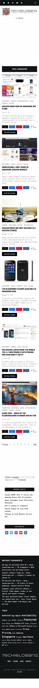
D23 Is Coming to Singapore (16, 506)
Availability (29, 615)
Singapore (8, 636)
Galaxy (8, 623)
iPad (6, 626)
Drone (4, 225)
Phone (13, 629)
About (22, 661)
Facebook (20, 620)
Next (35, 444)
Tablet (11, 410)
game (12, 623)
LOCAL (31, 101)
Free (3, 623)
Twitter (24, 640)
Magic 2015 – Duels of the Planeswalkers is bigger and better (19, 414)
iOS (3, 626)
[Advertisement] (19, 45)
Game (22, 408)
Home (9, 661)
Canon (9, 620)
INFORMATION (23, 101)
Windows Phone (7, 643)
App (13, 615)
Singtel (19, 637)
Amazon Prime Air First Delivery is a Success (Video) (19, 229)
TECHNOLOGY (28, 225)
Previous (5, 444)
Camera (4, 620)
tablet (19, 640)
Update (30, 640)
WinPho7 (25, 642)
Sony (8, 640)
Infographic (33, 623)
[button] (19, 18)
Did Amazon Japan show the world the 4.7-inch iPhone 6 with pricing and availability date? (18, 352)
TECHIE (11, 103)
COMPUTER (6, 408)
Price (26, 629)
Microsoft (22, 626)
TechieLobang (20, 655)
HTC (22, 623)
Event (14, 620)
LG (16, 626)
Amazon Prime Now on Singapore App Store (19, 107)
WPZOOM (19, 672)
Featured (30, 619)
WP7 (3, 645)
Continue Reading (9, 132)
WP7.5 (6, 645)
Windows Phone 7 (17, 642)
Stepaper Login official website (15, 589)
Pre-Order (19, 629)
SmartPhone (28, 637)
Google (17, 623)
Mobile (5, 103)
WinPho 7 (31, 643)
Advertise (28, 661)
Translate (22, 480)
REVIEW (13, 633)
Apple (18, 615)
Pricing (6, 632)
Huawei (27, 623)
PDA (25, 286)
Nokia (8, 629)
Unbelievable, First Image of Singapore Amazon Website (15, 168)
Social (19, 164)
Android (6, 615)
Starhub (13, 640)
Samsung (19, 633)
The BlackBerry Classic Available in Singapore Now (19, 290)
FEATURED (5, 101)
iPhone (12, 626)
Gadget (13, 101)
